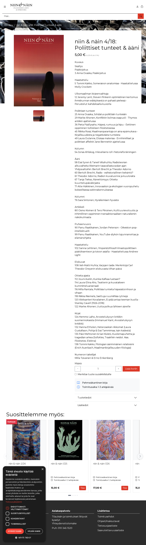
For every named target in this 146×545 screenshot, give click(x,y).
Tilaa (82, 488)
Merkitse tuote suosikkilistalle (94, 374)
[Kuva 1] (38, 116)
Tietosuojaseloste (107, 525)
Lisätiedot (83, 405)
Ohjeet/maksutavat (109, 521)
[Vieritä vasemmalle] (6, 456)
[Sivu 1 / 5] (69, 495)
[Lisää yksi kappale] (118, 369)
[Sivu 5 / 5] (77, 495)
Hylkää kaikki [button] (34, 531)
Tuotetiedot (85, 397)
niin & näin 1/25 (59, 463)
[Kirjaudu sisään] (137, 6)
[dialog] (24, 504)
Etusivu (9, 25)
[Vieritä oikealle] (140, 456)
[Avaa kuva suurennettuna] (38, 70)
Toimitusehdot (106, 516)
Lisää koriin (131, 368)
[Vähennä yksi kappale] (78, 369)
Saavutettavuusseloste (111, 530)
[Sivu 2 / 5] (72, 495)
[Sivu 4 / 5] (75, 495)
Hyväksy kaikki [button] (15, 531)
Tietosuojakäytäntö (14, 502)
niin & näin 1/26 (101, 463)
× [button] (42, 469)
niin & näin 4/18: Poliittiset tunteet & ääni (38, 25)
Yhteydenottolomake (64, 523)
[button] (24, 537)
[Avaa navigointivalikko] (5, 6)
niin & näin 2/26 (17, 463)
